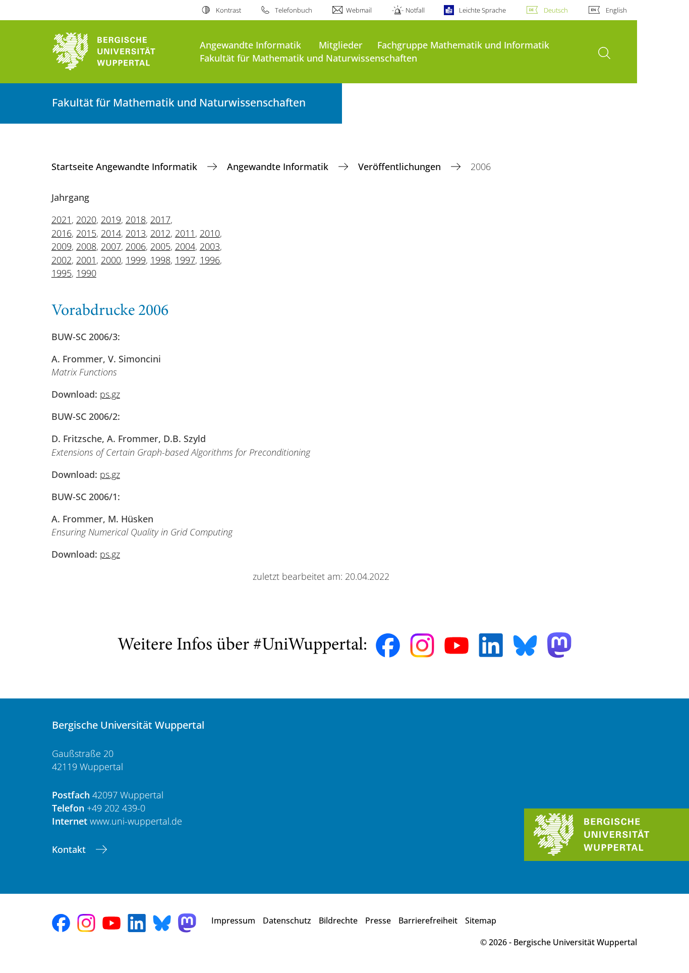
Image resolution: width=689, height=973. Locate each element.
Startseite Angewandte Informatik (125, 166)
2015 (86, 233)
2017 (160, 219)
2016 (61, 233)
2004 (185, 246)
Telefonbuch (293, 10)
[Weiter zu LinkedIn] (491, 645)
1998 (160, 260)
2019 (111, 219)
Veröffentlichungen (400, 166)
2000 (111, 260)
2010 (210, 233)
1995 (61, 273)
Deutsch (556, 10)
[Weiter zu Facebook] (388, 645)
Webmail (359, 10)
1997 (185, 260)
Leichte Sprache (482, 10)
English (616, 10)
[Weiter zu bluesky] (525, 645)
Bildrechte (338, 920)
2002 (61, 260)
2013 (136, 233)
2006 (136, 246)
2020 (86, 219)
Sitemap (480, 920)
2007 (111, 246)
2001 (86, 260)
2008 (86, 246)
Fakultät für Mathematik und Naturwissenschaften (308, 57)
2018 (136, 219)
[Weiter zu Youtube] (456, 645)
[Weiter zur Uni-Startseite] (121, 52)
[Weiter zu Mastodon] (559, 645)
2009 (61, 246)
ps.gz (110, 394)
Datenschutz (287, 920)
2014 (111, 233)
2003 (210, 246)
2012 (160, 233)
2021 (61, 219)
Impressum (233, 920)
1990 (86, 273)
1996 (210, 260)
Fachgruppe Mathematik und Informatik (463, 44)
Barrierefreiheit (427, 920)
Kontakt (70, 849)
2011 (185, 233)
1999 (136, 260)
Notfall (415, 10)
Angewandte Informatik (250, 44)
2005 (160, 246)
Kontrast (228, 10)
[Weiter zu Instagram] (422, 645)
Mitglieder (341, 44)
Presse (378, 920)
